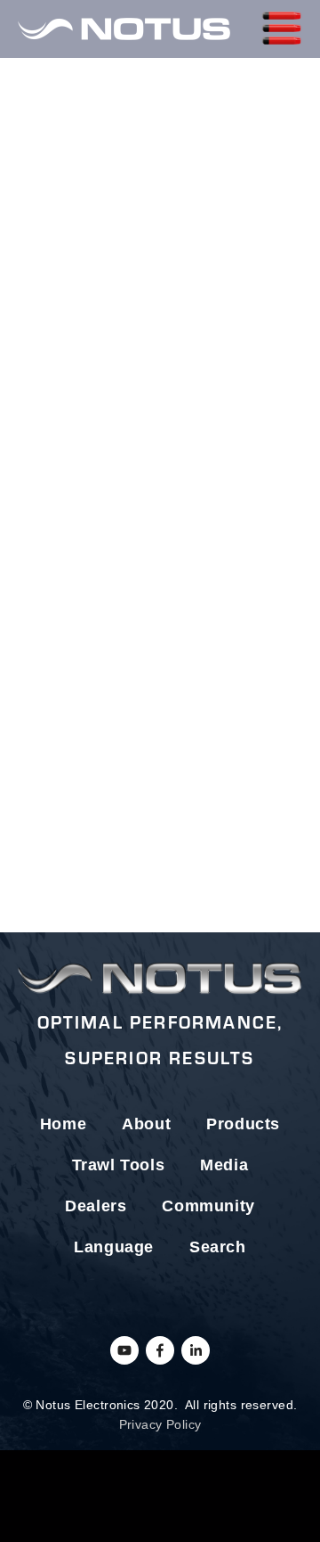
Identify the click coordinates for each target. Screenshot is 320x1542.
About (146, 1124)
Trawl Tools (118, 1165)
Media (224, 1165)
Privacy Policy (160, 1424)
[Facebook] (160, 1350)
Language (114, 1247)
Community (208, 1206)
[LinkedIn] (195, 1350)
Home (63, 1124)
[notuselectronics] (124, 1350)
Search (217, 1247)
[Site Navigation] (281, 29)
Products (243, 1124)
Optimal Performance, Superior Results (160, 1039)
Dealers (95, 1206)
